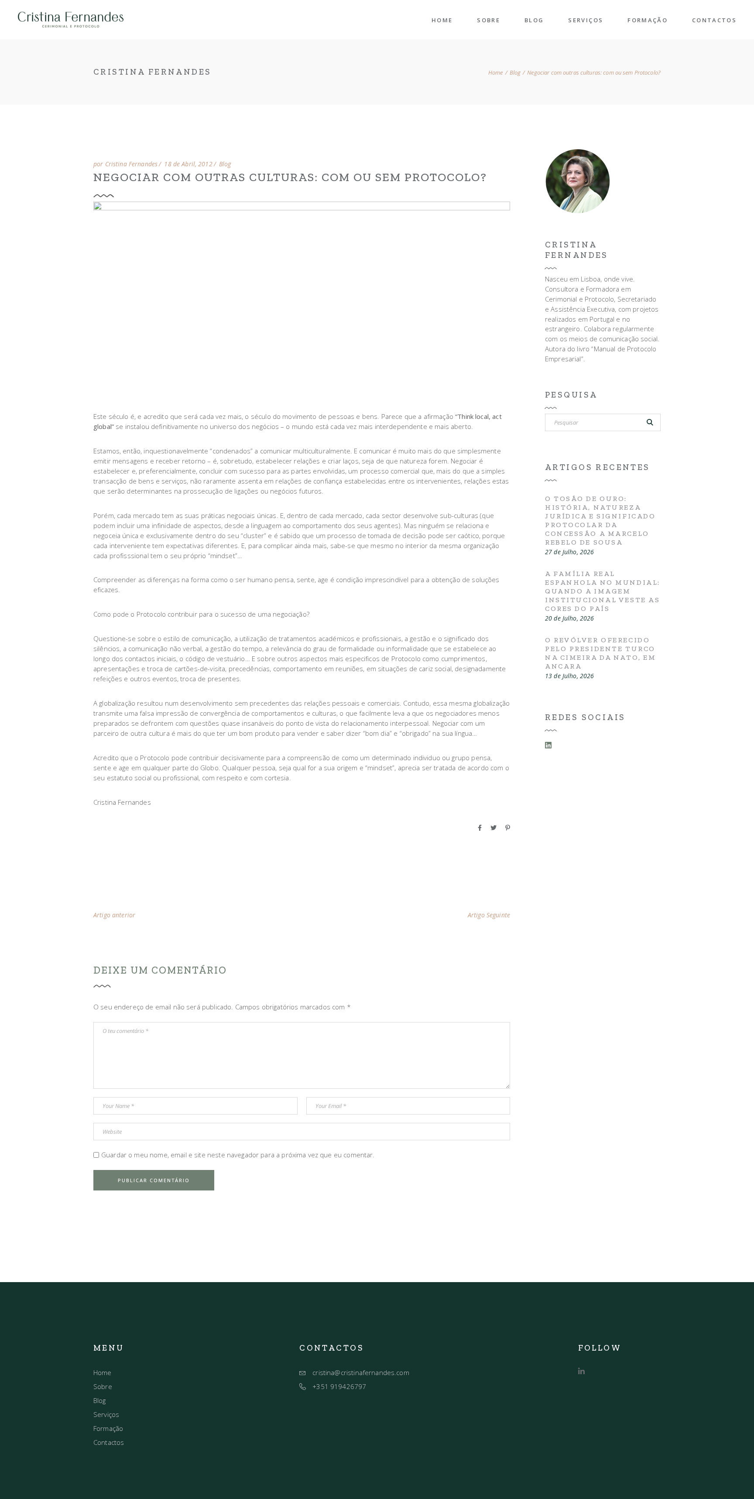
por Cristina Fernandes (125, 164)
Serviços (106, 1414)
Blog (515, 72)
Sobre (102, 1386)
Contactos (108, 1442)
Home (102, 1372)
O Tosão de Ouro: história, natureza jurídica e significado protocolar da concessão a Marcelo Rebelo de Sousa (600, 520)
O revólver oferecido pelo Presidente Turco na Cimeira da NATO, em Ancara (600, 653)
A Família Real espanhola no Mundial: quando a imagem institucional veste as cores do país (602, 591)
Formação (108, 1428)
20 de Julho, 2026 (569, 618)
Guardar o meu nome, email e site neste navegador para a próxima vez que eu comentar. (238, 1154)
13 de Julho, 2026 (569, 676)
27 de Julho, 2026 (569, 552)
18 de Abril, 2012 (188, 164)
